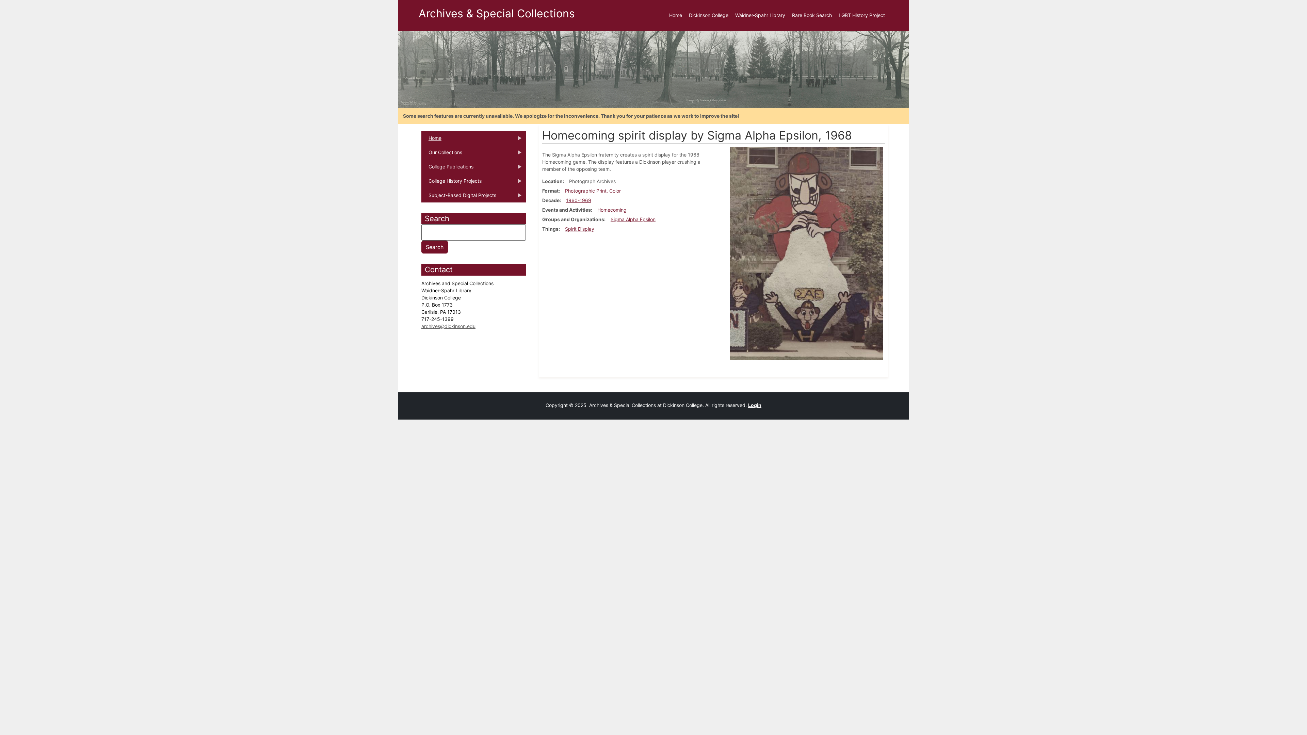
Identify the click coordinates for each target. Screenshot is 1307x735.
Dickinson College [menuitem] (708, 15)
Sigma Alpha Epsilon (633, 219)
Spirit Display (579, 229)
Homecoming (612, 210)
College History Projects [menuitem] (451, 183)
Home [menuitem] (675, 15)
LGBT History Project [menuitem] (862, 15)
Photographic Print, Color (593, 191)
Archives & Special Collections (497, 13)
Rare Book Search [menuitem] (812, 15)
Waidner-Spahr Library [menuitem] (760, 15)
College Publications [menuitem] (447, 169)
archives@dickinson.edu (448, 326)
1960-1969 (578, 200)
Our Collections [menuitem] (441, 154)
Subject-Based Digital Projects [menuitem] (458, 197)
